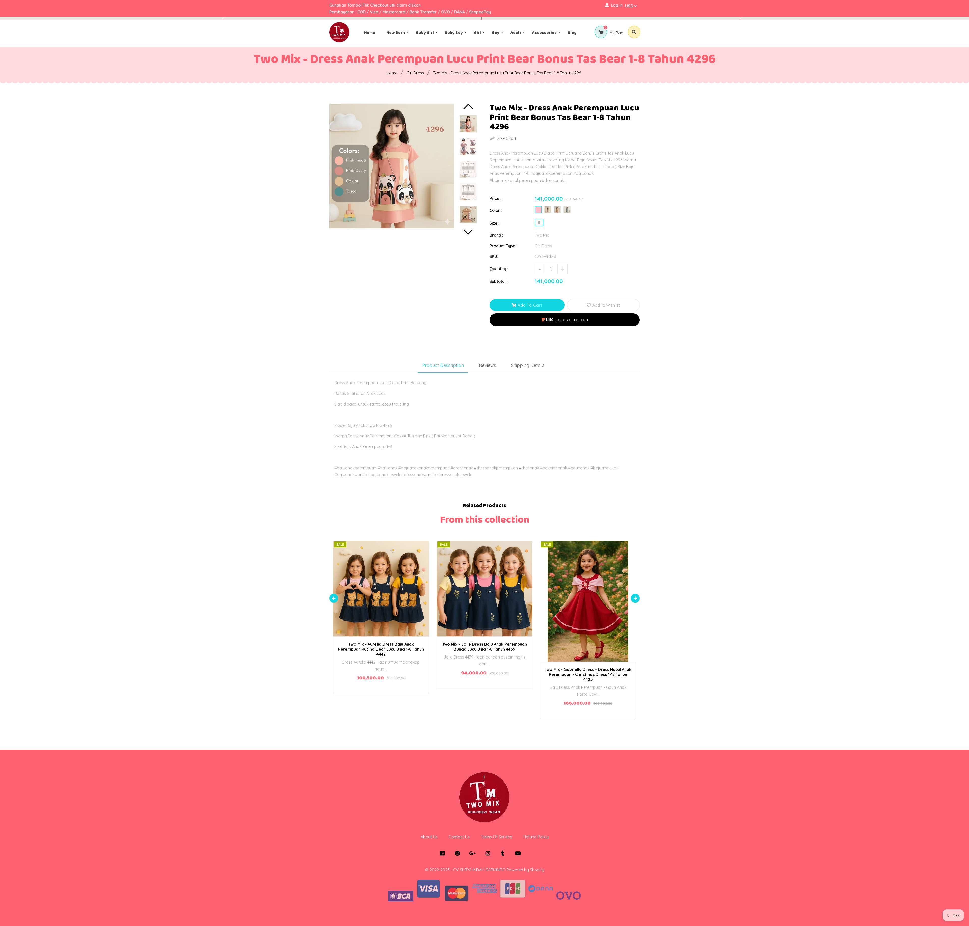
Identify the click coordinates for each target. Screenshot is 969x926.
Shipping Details (527, 365)
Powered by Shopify (525, 869)
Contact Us (459, 836)
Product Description (443, 365)
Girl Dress (415, 72)
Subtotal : (499, 281)
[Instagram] (488, 853)
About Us (429, 836)
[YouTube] (519, 853)
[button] (565, 319)
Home (391, 72)
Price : (495, 198)
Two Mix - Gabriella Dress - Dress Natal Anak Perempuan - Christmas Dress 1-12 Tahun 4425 (588, 674)
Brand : (496, 235)
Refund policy (536, 836)
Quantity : (499, 268)
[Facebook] (443, 853)
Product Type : (503, 245)
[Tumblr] (504, 853)
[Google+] (473, 853)
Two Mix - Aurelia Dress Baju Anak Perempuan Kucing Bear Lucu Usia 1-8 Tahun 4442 (381, 649)
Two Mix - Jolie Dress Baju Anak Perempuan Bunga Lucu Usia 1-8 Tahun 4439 (484, 647)
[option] (391, 166)
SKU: (494, 256)
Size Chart (506, 138)
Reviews (487, 365)
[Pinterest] (458, 853)
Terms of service (496, 836)
